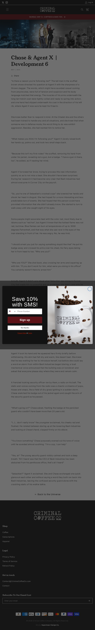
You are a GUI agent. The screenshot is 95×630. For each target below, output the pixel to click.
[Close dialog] (90, 289)
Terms (30, 333)
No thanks (25, 328)
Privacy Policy (22, 333)
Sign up (25, 319)
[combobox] (12, 311)
